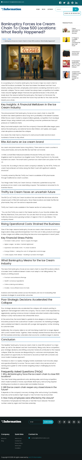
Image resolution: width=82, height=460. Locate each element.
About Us (3, 438)
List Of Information (35, 457)
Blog (43, 9)
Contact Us (18, 441)
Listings (50, 9)
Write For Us (18, 438)
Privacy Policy (19, 443)
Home (38, 9)
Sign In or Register (72, 13)
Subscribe (48, 422)
